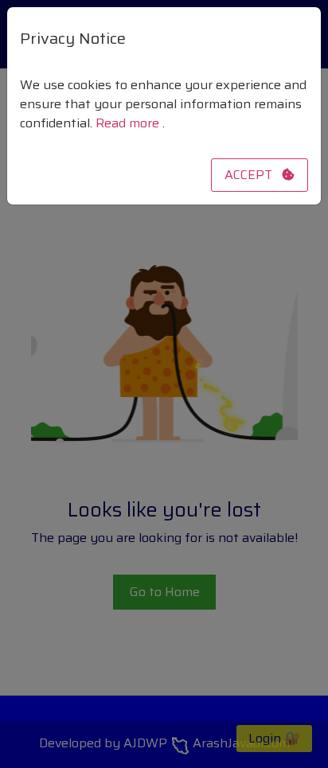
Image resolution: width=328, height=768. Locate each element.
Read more (129, 123)
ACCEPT (253, 175)
